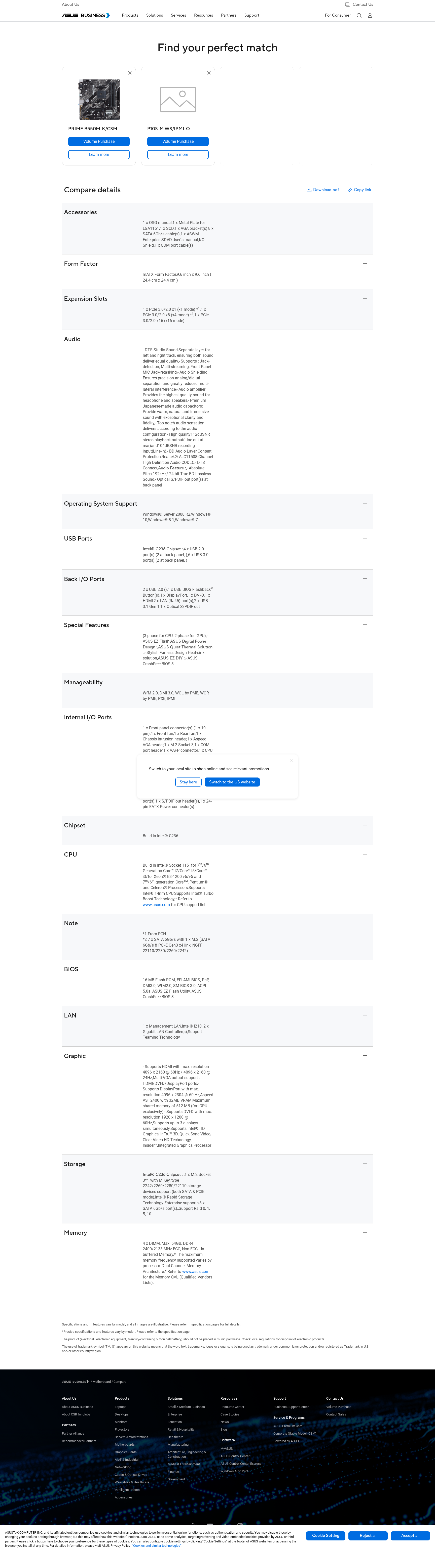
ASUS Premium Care (287, 1426)
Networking (123, 1467)
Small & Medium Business (186, 1407)
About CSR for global (76, 1414)
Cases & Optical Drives (131, 1475)
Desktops (122, 1414)
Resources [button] (203, 15)
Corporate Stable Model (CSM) (294, 1433)
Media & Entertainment (184, 1464)
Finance (173, 1472)
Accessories (124, 1497)
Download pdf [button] (326, 189)
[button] (359, 15)
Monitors (121, 1422)
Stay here (188, 781)
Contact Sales (336, 1414)
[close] (291, 761)
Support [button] (251, 15)
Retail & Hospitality (181, 1429)
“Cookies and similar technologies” (157, 1545)
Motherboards (125, 1444)
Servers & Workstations (131, 1437)
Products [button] (130, 15)
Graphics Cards (126, 1452)
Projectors (122, 1429)
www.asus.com (156, 904)
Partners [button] (228, 15)
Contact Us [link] (363, 4)
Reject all (368, 1535)
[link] (99, 154)
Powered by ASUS (286, 1441)
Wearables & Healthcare (132, 1482)
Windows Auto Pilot (234, 1471)
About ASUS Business (77, 1407)
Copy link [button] (362, 189)
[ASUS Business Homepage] (86, 15)
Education (175, 1422)
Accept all (410, 1535)
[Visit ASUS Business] (76, 1381)
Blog (224, 1429)
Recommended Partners (79, 1441)
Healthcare (175, 1437)
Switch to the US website (232, 781)
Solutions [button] (154, 15)
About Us (70, 4)
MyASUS (227, 1448)
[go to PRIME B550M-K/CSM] (99, 100)
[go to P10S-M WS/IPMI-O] (178, 100)
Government (176, 1479)
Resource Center (232, 1407)
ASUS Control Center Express (241, 1464)
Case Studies (230, 1414)
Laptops (120, 1407)
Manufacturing (178, 1444)
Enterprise (175, 1414)
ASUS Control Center (235, 1456)
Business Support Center (291, 1407)
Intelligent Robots (127, 1490)
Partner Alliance (73, 1433)
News (225, 1422)
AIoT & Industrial (126, 1459)
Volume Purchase (338, 1407)
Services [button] (178, 15)
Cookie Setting (325, 1535)
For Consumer (338, 15)
